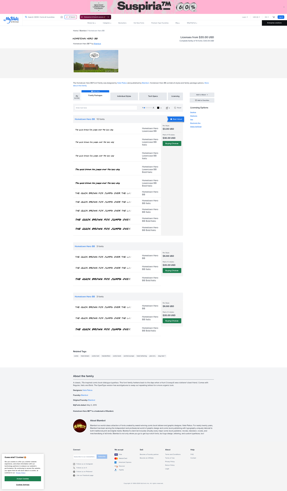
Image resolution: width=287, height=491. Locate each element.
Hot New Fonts (139, 23)
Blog (177, 23)
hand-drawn (85, 356)
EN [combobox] (266, 17)
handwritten (106, 356)
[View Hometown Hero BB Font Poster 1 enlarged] (96, 61)
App (191, 119)
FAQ (192, 454)
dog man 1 (161, 356)
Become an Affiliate (147, 458)
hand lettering (142, 356)
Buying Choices (171, 143)
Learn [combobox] (244, 17)
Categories (106, 23)
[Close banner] (108, 17)
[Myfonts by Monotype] (11, 20)
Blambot (83, 30)
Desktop (193, 112)
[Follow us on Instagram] (74, 464)
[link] (25, 17)
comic (76, 356)
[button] (284, 6)
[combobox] (50, 17)
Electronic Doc (195, 123)
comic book (117, 356)
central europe (129, 356)
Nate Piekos (122, 83)
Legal (167, 469)
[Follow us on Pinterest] (74, 472)
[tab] (76, 96)
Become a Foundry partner (149, 454)
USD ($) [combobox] (255, 17)
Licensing (175, 96)
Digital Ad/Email (195, 127)
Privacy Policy (170, 462)
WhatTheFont (191, 23)
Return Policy (170, 465)
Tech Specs (153, 96)
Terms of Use (170, 458)
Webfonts (193, 116)
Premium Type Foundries (159, 23)
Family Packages (95, 95)
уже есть (152, 356)
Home (75, 30)
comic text (95, 356)
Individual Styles (124, 96)
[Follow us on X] (74, 468)
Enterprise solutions (274, 23)
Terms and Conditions (173, 454)
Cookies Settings (22, 484)
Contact (193, 458)
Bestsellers (122, 23)
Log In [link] (281, 17)
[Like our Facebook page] (74, 476)
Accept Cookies (23, 479)
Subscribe (101, 456)
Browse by (91, 23)
